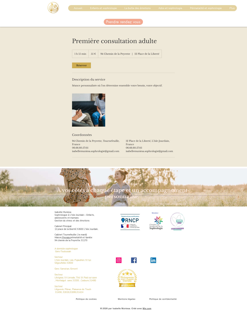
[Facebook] (134, 260)
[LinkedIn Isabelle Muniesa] (153, 260)
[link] (81, 65)
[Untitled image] (88, 110)
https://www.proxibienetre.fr (173, 204)
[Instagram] (118, 260)
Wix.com (147, 308)
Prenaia (66, 237)
